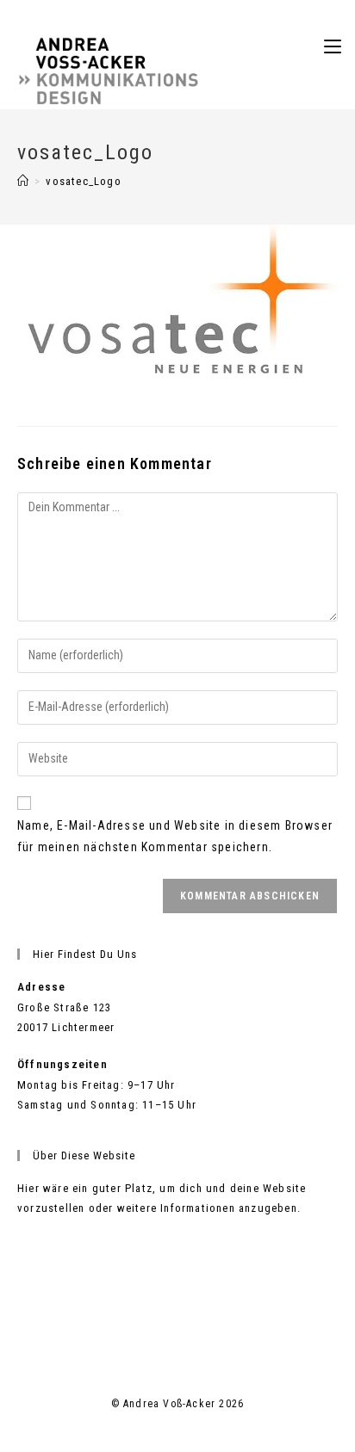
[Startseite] (23, 181)
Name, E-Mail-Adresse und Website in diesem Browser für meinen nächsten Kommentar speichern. (175, 836)
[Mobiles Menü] (332, 46)
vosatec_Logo (83, 181)
